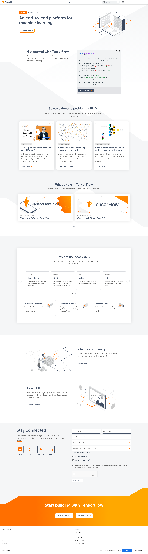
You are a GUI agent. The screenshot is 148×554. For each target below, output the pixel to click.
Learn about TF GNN (66, 166)
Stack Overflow (79, 537)
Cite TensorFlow (79, 543)
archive (19, 440)
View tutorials (33, 68)
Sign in (144, 2)
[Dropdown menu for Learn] (32, 2)
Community (58, 2)
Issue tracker (78, 532)
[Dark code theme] (116, 51)
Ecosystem (46, 2)
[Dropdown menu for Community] (64, 2)
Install (21, 2)
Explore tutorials (83, 515)
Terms (4, 550)
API (36, 2)
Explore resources (35, 405)
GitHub (137, 2)
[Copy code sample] (119, 51)
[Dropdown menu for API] (39, 2)
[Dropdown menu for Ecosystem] (51, 2)
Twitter (4, 540)
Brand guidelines (79, 540)
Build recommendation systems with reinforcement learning (110, 149)
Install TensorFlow (27, 30)
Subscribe (127, 550)
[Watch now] (36, 145)
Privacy (9, 550)
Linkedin (51, 454)
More (74, 226)
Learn (28, 2)
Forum (20, 454)
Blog (3, 532)
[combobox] (111, 2)
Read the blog (101, 166)
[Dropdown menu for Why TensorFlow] (79, 2)
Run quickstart (84, 90)
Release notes (79, 535)
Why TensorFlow (72, 2)
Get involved (82, 363)
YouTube (41, 454)
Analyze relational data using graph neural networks (71, 149)
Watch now (26, 166)
